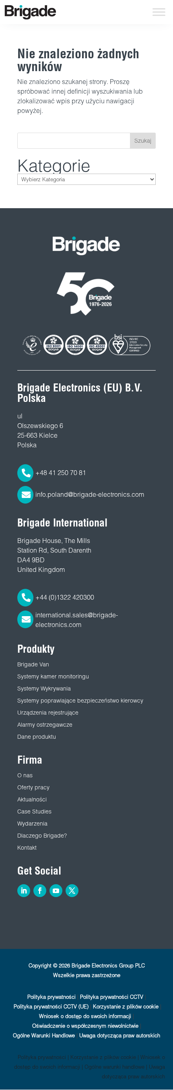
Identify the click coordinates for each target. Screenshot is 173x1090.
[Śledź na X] (72, 890)
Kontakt (27, 848)
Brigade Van (33, 664)
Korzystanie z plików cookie (126, 1006)
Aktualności (32, 799)
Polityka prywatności (51, 997)
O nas (25, 775)
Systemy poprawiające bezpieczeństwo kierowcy (80, 701)
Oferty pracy (33, 787)
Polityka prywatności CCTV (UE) (51, 1006)
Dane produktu (36, 737)
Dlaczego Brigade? (42, 836)
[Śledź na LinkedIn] (23, 890)
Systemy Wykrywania (44, 688)
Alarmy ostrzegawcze (44, 725)
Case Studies (34, 811)
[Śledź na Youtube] (55, 890)
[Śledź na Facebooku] (39, 890)
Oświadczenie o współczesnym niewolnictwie (85, 1026)
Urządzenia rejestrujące (47, 713)
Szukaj (142, 141)
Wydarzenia (32, 824)
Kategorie (53, 165)
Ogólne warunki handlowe (114, 1067)
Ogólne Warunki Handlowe (44, 1035)
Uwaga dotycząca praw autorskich (119, 1035)
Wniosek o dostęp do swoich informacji (85, 1016)
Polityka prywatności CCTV (111, 997)
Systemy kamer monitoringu (53, 676)
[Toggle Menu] (158, 12)
